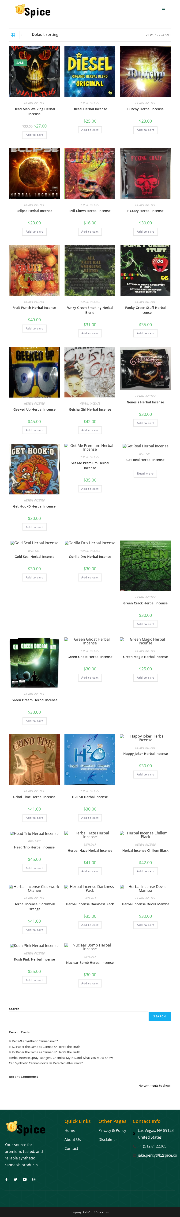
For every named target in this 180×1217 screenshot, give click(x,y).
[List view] (23, 35)
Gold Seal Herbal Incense (34, 556)
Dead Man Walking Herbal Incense (34, 111)
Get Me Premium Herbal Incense (90, 465)
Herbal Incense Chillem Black (145, 850)
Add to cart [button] (34, 135)
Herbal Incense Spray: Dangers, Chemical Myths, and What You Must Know (61, 1058)
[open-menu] (163, 8)
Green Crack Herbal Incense (145, 603)
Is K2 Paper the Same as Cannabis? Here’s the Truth (44, 1047)
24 (162, 35)
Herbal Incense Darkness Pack (90, 904)
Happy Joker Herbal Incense (145, 753)
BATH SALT (145, 454)
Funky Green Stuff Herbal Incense (145, 310)
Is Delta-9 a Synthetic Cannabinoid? (33, 1041)
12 (156, 35)
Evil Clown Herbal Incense (90, 210)
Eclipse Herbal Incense (34, 210)
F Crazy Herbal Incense (145, 210)
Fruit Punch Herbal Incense (34, 307)
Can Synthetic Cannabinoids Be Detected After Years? (46, 1063)
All (168, 35)
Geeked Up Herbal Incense (34, 409)
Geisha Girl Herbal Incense (90, 409)
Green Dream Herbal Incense (34, 700)
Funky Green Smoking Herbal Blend (90, 310)
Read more (145, 473)
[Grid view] (13, 35)
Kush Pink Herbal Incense (34, 959)
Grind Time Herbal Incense (34, 797)
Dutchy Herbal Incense (145, 109)
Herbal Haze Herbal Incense (90, 850)
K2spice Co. (101, 1212)
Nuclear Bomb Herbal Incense (90, 962)
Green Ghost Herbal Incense (90, 656)
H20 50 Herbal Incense (90, 797)
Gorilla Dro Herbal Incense (90, 556)
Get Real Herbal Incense (145, 459)
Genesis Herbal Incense (145, 402)
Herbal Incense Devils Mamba (145, 904)
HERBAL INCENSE (34, 103)
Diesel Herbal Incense (90, 109)
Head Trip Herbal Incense (34, 847)
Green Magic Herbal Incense (145, 656)
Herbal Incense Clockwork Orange (34, 906)
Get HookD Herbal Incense (34, 506)
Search (14, 1009)
